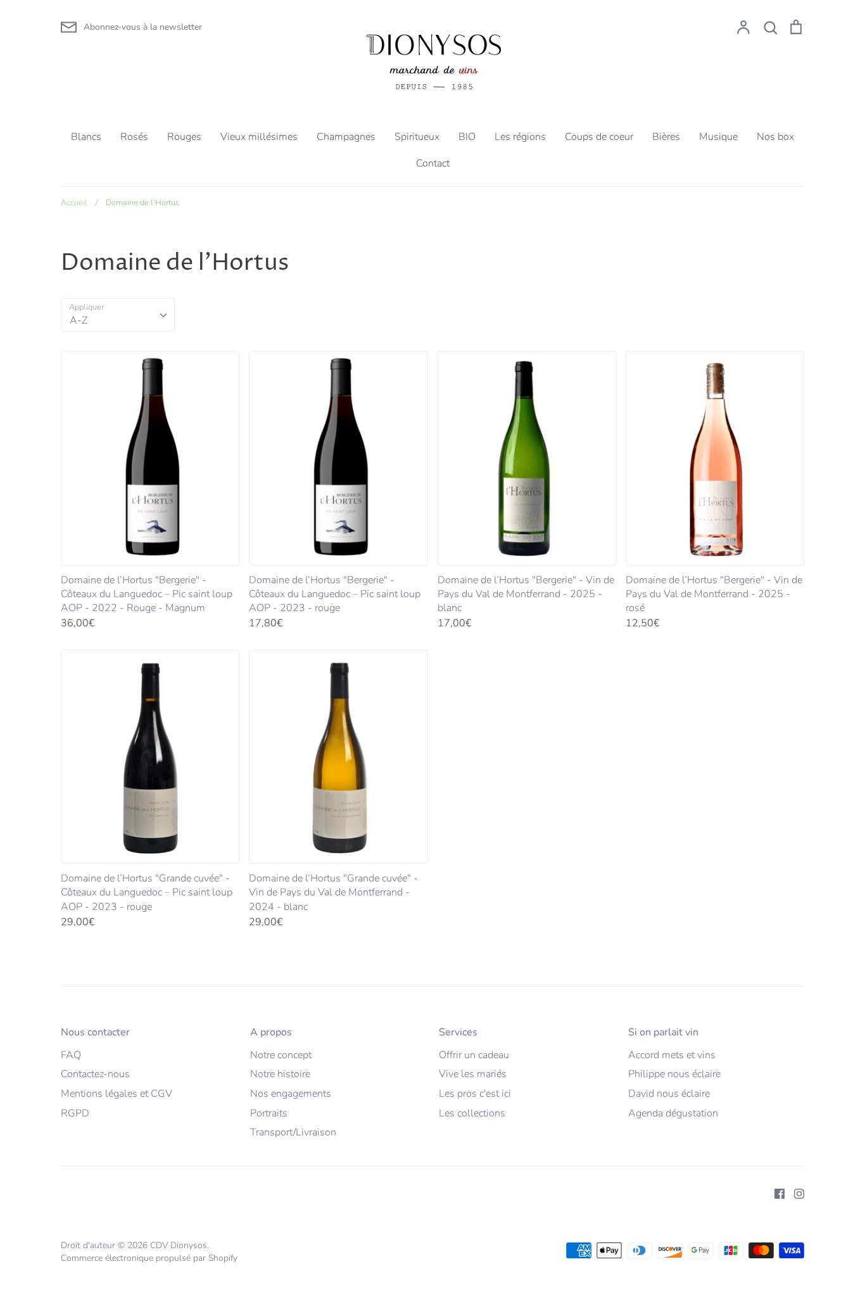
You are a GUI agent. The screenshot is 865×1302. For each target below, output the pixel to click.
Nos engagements (290, 1094)
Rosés (134, 137)
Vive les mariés (473, 1074)
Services (458, 1032)
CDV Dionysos (178, 1245)
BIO (467, 137)
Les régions (520, 137)
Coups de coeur (599, 137)
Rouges (184, 137)
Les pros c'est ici (475, 1094)
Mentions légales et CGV (116, 1094)
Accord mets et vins (672, 1055)
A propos (271, 1032)
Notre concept (281, 1055)
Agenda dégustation (673, 1113)
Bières (666, 137)
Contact (433, 163)
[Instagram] (794, 1193)
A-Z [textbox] (78, 320)
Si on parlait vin (663, 1032)
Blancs (86, 137)
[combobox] (118, 315)
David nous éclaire (669, 1094)
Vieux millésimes (259, 137)
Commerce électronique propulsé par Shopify (149, 1258)
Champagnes (346, 137)
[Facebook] (775, 1193)
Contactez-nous (95, 1074)
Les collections (472, 1113)
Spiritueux (417, 137)
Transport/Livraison (293, 1132)
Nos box (775, 137)
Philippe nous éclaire (674, 1074)
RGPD (75, 1113)
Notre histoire (280, 1074)
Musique (718, 137)
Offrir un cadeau (474, 1055)
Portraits (268, 1113)
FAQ (71, 1055)
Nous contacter (95, 1032)
